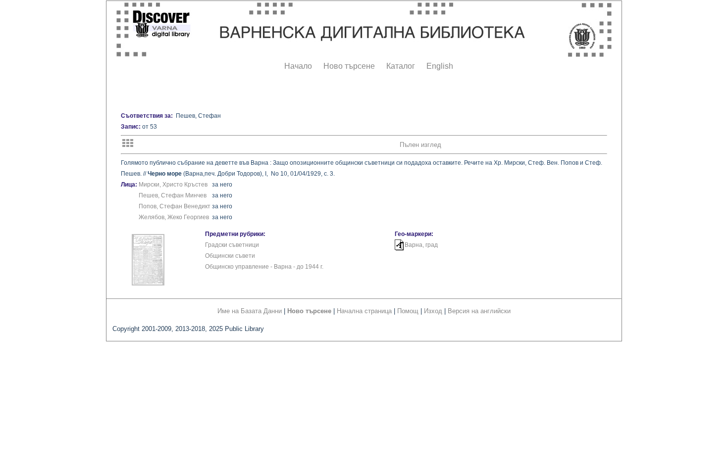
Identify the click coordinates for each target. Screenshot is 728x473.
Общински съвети (230, 255)
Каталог (400, 66)
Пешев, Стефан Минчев (173, 195)
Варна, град (421, 244)
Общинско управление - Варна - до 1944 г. (264, 266)
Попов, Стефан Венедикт (174, 206)
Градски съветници (232, 244)
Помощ (407, 311)
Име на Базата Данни (249, 311)
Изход (433, 311)
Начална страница (364, 311)
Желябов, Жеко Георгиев (174, 217)
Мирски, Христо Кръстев (173, 184)
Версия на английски (479, 311)
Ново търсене (349, 66)
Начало (298, 66)
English (439, 66)
